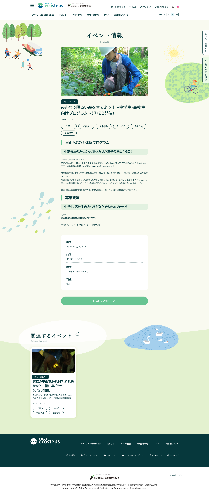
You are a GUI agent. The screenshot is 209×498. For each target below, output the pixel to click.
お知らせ (62, 15)
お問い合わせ (120, 7)
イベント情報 (76, 15)
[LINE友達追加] (205, 70)
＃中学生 (103, 126)
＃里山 (68, 126)
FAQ (134, 7)
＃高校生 (68, 133)
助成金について (121, 15)
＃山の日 (121, 126)
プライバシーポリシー (91, 455)
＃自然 (86, 126)
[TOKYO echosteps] (45, 439)
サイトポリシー (111, 455)
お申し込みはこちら (104, 301)
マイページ (147, 7)
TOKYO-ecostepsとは (42, 15)
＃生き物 (138, 126)
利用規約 (72, 455)
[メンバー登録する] (205, 42)
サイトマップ (174, 455)
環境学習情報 (93, 15)
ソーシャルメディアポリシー (134, 455)
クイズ (107, 15)
